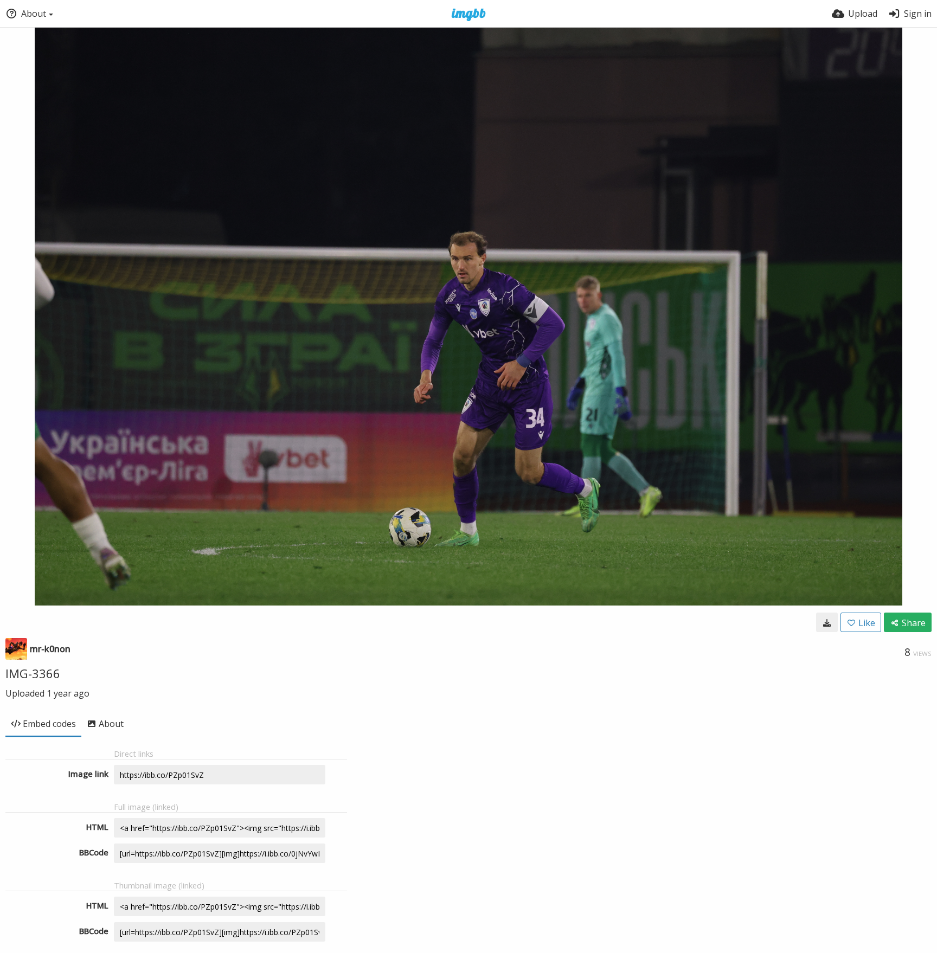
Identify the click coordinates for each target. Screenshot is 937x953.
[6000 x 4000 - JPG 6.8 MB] (827, 622)
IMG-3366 (32, 673)
